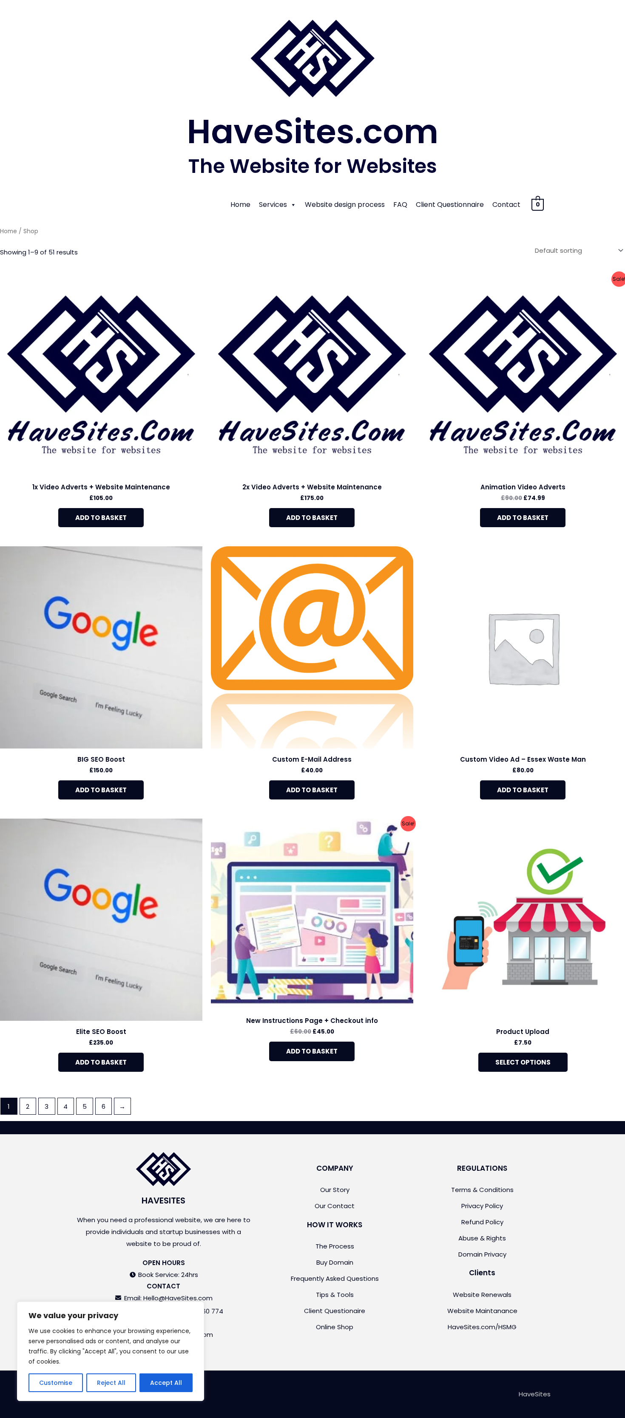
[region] (110, 1351)
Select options (523, 1062)
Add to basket (101, 517)
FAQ (400, 204)
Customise (55, 1382)
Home (240, 204)
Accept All (166, 1382)
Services (273, 204)
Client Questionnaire (450, 204)
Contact (506, 204)
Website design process (345, 204)
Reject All (111, 1382)
